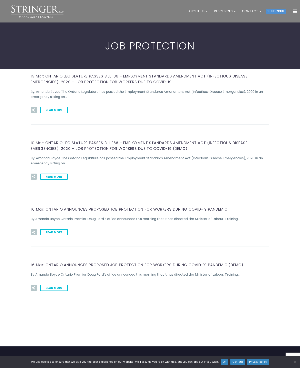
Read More (54, 110)
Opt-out (237, 361)
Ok (225, 361)
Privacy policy (258, 361)
